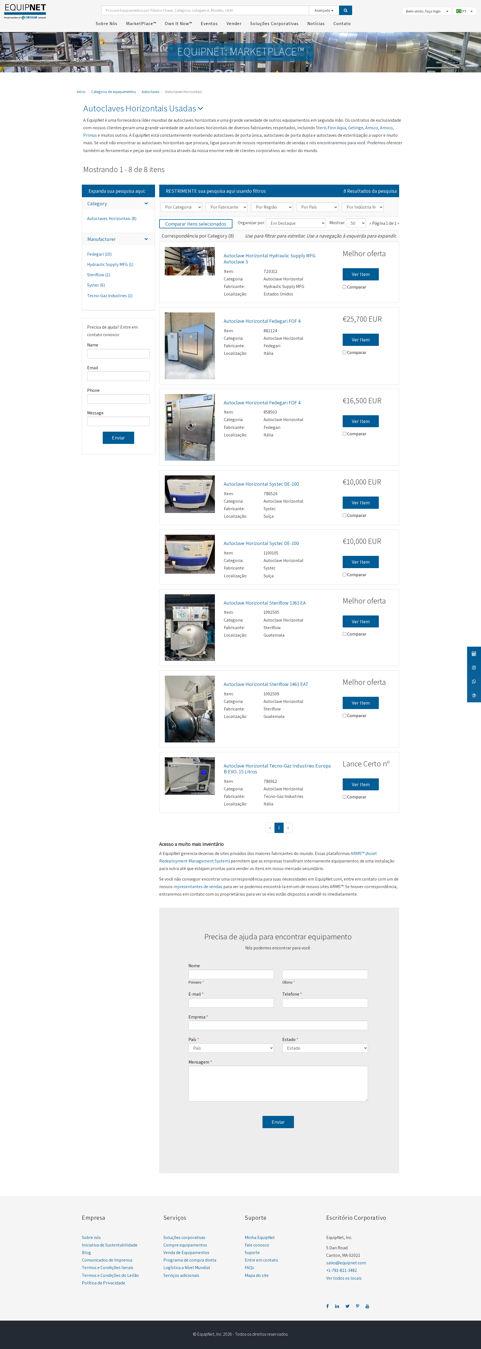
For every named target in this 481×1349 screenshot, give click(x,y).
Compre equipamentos (185, 1245)
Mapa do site (257, 1275)
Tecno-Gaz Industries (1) (109, 296)
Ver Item (361, 274)
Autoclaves (150, 91)
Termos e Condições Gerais (107, 1267)
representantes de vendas (197, 886)
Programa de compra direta (189, 1260)
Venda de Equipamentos (186, 1252)
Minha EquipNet (260, 1237)
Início (81, 91)
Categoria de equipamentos (113, 91)
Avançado (323, 10)
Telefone (290, 994)
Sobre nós (91, 1237)
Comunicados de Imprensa (107, 1260)
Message (95, 413)
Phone (93, 390)
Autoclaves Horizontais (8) (111, 218)
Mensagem (198, 1062)
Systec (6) (96, 285)
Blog (86, 1252)
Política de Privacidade (103, 1283)
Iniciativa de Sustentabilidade (110, 1245)
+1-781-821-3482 (341, 1270)
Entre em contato (261, 1260)
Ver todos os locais (344, 1278)
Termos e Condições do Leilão (110, 1275)
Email (92, 368)
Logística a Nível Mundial (186, 1267)
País (192, 1039)
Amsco (371, 128)
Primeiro (195, 982)
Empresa (196, 1017)
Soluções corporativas (184, 1237)
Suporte (252, 1252)
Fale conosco (257, 1245)
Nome (194, 966)
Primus (90, 135)
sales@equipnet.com (346, 1263)
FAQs (249, 1267)
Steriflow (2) (98, 275)
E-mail (194, 994)
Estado (289, 1039)
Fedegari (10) (99, 254)
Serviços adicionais (181, 1275)
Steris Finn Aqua (331, 128)
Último (287, 982)
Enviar (118, 437)
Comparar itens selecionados (195, 224)
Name (92, 345)
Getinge (355, 128)
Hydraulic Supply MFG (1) (110, 264)
